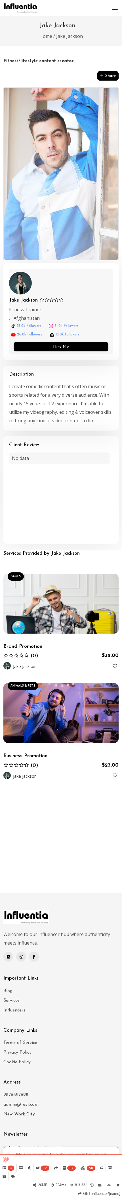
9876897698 (15, 1095)
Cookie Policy (17, 1062)
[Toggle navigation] (115, 8)
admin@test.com (21, 1104)
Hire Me (61, 347)
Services (11, 1000)
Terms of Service (20, 1043)
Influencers (14, 1010)
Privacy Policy (17, 1052)
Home (45, 36)
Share (110, 76)
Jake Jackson (69, 36)
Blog (7, 991)
